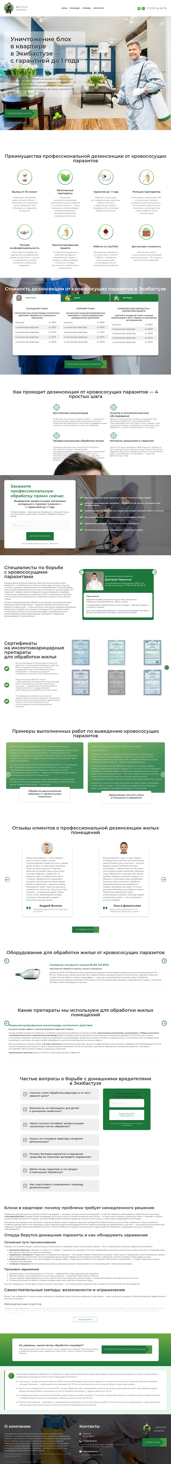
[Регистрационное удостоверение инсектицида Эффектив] (152, 652)
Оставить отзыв (85, 929)
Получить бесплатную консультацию (125, 1349)
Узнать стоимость (17, 123)
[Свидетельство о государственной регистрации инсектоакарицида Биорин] (81, 652)
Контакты (98, 8)
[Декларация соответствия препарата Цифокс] (117, 652)
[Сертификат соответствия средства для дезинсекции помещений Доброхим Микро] (81, 682)
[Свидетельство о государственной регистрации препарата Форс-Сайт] (152, 682)
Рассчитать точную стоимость (84, 364)
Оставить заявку (153, 1442)
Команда (75, 8)
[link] (139, 8)
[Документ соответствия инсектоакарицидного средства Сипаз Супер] (117, 682)
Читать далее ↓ (85, 1319)
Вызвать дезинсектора (19, 113)
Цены (64, 8)
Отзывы (86, 8)
